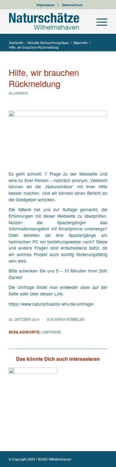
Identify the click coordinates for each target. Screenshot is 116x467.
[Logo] (58, 137)
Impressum (46, 4)
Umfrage (51, 332)
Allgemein (18, 92)
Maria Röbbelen (69, 319)
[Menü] (98, 21)
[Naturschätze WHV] (48, 21)
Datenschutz (72, 4)
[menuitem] (45, 5)
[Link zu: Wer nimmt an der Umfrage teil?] (33, 392)
